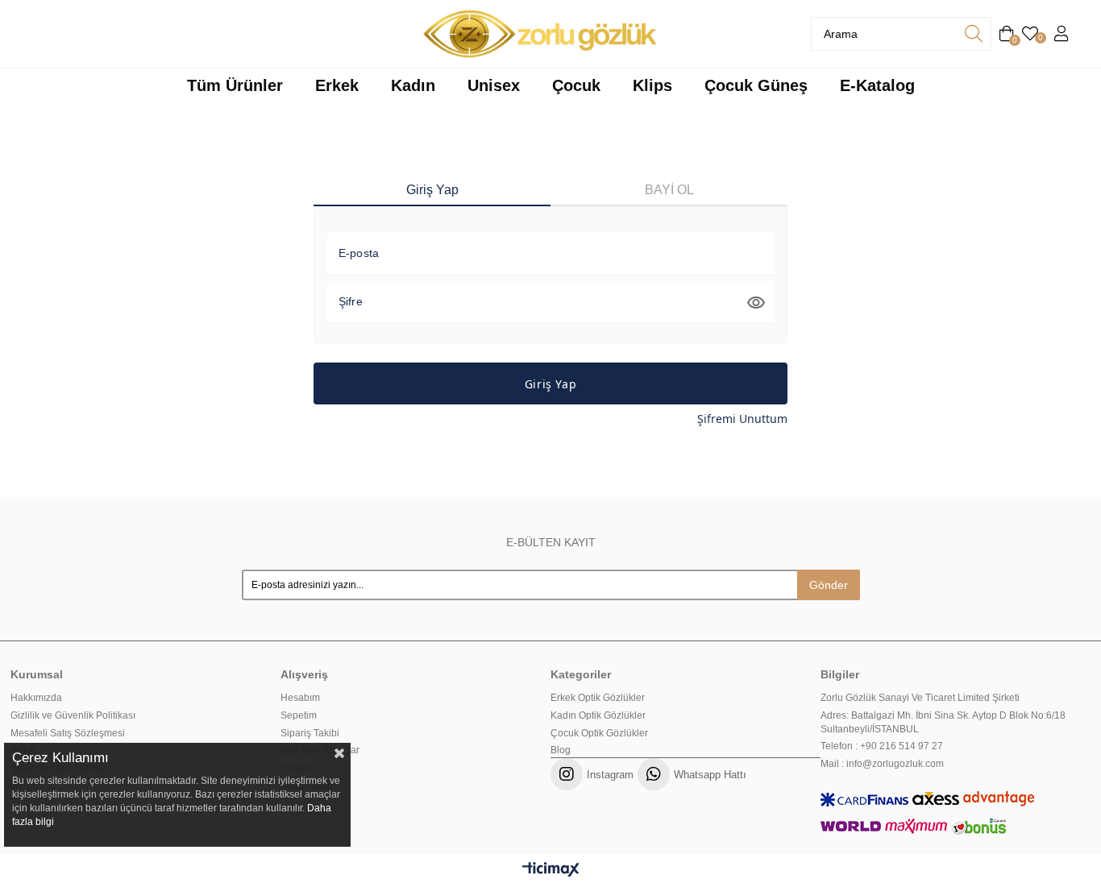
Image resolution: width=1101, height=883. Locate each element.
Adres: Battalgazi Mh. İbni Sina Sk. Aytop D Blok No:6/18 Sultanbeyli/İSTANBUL (943, 722)
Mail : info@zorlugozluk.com (882, 763)
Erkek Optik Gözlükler (597, 697)
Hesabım (300, 697)
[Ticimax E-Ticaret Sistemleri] (551, 870)
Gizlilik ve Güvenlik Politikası (72, 715)
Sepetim (298, 715)
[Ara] (974, 34)
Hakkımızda (36, 697)
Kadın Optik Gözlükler (598, 715)
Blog (560, 750)
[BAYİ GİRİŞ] (1061, 34)
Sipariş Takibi (309, 733)
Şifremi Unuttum (742, 418)
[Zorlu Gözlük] (540, 34)
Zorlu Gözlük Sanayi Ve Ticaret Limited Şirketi (920, 697)
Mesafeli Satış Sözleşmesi (67, 733)
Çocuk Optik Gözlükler (599, 733)
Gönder (828, 584)
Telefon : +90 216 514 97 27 (882, 746)
